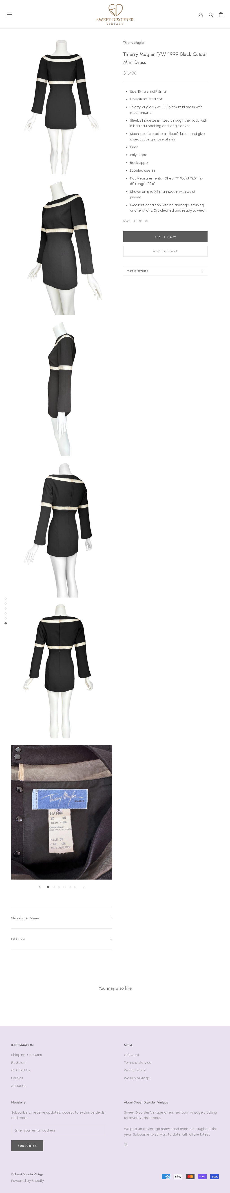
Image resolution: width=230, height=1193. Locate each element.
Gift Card (131, 1054)
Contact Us (20, 1070)
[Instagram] (125, 1144)
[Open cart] (221, 14)
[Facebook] (134, 221)
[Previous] (39, 887)
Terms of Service (137, 1062)
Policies (17, 1078)
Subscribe (27, 1146)
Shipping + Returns (25, 918)
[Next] (84, 887)
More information (137, 271)
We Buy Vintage (137, 1078)
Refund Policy (135, 1070)
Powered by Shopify (27, 1180)
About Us (18, 1085)
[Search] (211, 14)
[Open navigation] (9, 14)
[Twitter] (140, 221)
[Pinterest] (146, 221)
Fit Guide (18, 939)
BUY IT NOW (166, 237)
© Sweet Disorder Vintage (27, 1174)
